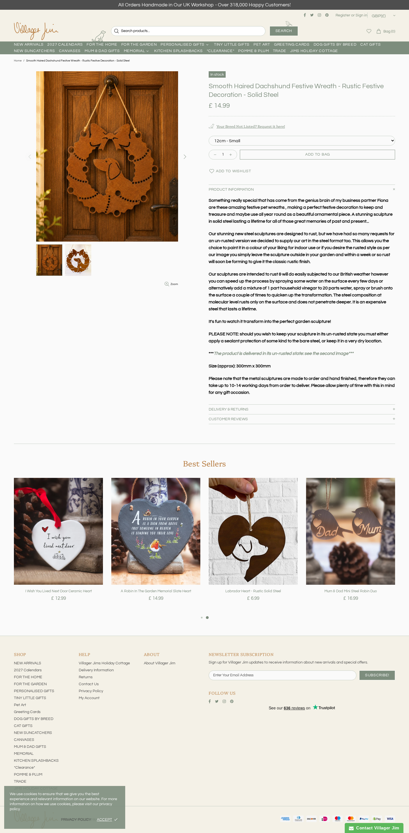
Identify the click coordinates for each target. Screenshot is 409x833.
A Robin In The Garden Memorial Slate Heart (156, 591)
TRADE (20, 781)
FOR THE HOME (28, 677)
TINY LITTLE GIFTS (30, 698)
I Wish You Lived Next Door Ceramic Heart (58, 591)
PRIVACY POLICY (76, 820)
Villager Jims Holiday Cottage (104, 663)
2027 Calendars (28, 670)
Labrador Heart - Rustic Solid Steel (253, 591)
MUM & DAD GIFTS (30, 747)
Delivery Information (96, 670)
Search (283, 31)
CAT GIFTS (23, 726)
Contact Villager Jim (376, 827)
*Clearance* (24, 768)
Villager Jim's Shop (36, 31)
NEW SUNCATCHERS (33, 733)
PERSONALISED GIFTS (34, 691)
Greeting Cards (27, 712)
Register (343, 15)
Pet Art (20, 705)
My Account (89, 698)
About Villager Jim (159, 663)
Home (18, 60)
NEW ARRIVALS (27, 663)
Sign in (361, 15)
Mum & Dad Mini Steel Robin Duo (350, 591)
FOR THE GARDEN (30, 684)
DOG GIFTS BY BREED (33, 719)
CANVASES (24, 740)
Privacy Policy (91, 691)
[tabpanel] (58, 546)
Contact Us (89, 684)
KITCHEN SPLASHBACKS (36, 761)
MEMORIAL (23, 754)
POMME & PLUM (28, 775)
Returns (86, 677)
